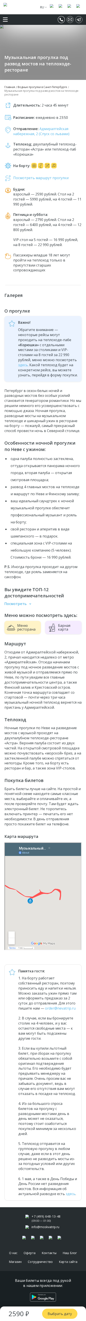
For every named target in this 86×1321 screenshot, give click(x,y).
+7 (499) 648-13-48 (46, 1216)
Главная (9, 87)
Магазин (15, 1262)
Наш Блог (70, 1253)
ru (42, 7)
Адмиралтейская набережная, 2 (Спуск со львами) (41, 131)
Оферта (30, 1253)
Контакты (49, 1253)
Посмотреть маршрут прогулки (41, 177)
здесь (23, 364)
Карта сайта (68, 1262)
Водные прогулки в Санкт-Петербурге (42, 87)
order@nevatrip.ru (60, 1008)
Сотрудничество (40, 1262)
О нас (13, 1253)
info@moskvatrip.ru (45, 1227)
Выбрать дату (60, 1313)
